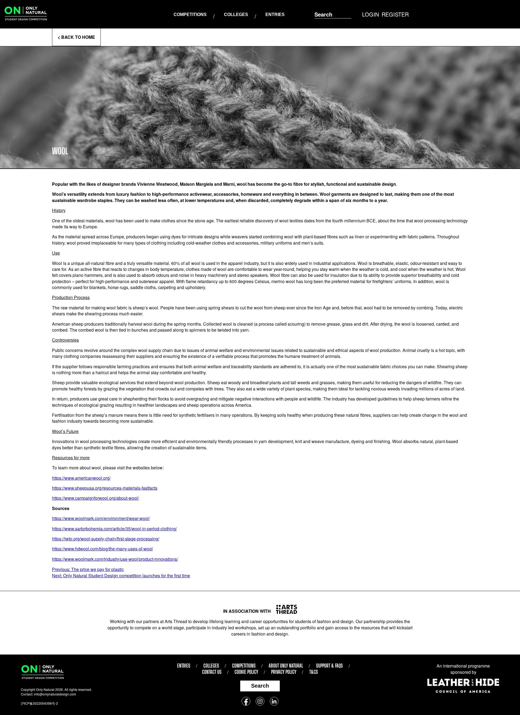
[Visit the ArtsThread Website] (284, 609)
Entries (275, 14)
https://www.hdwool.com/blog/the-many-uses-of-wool (102, 549)
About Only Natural (286, 666)
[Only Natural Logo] (25, 14)
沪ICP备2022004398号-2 (39, 703)
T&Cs (313, 672)
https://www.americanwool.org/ (81, 478)
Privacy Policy (283, 672)
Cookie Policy (246, 672)
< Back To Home (76, 37)
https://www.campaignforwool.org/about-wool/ (95, 498)
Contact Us (212, 672)
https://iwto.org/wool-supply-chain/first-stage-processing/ (105, 539)
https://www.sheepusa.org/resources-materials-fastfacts (104, 488)
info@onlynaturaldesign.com (55, 694)
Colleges (236, 14)
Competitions (190, 14)
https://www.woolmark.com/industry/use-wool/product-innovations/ (115, 559)
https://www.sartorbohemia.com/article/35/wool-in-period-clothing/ (114, 528)
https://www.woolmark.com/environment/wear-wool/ (101, 518)
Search (260, 686)
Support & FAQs (329, 666)
